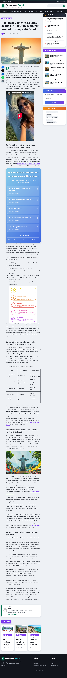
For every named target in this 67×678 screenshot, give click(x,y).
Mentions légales (54, 665)
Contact (52, 663)
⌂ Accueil (5, 11)
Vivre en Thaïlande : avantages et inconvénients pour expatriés (20, 641)
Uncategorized (49, 119)
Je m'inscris (54, 102)
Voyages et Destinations (15, 11)
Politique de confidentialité (57, 668)
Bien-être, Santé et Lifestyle (47, 11)
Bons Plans (59, 11)
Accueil (2, 15)
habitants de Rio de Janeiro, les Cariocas (28, 163)
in (2, 74)
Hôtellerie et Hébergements (30, 11)
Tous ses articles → (12, 614)
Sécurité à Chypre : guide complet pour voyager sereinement (34, 641)
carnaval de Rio (36, 525)
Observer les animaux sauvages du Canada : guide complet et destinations (7, 642)
